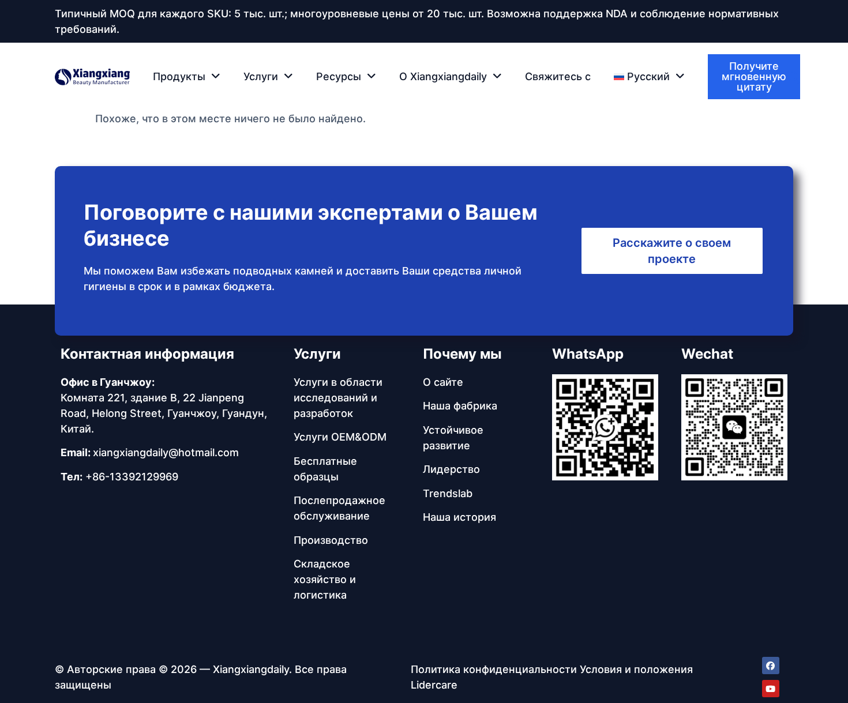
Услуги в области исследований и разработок (338, 397)
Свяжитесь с (558, 76)
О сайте (443, 382)
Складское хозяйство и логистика (325, 579)
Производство (331, 540)
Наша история (459, 517)
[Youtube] (770, 688)
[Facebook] (770, 665)
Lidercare (434, 685)
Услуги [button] (260, 76)
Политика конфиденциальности (494, 669)
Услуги (317, 353)
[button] (649, 76)
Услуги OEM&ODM (340, 437)
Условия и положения (636, 669)
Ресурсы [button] (338, 76)
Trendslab (447, 493)
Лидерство (451, 469)
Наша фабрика (460, 406)
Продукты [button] (179, 76)
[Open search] (793, 77)
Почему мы (462, 353)
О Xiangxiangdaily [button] (443, 76)
